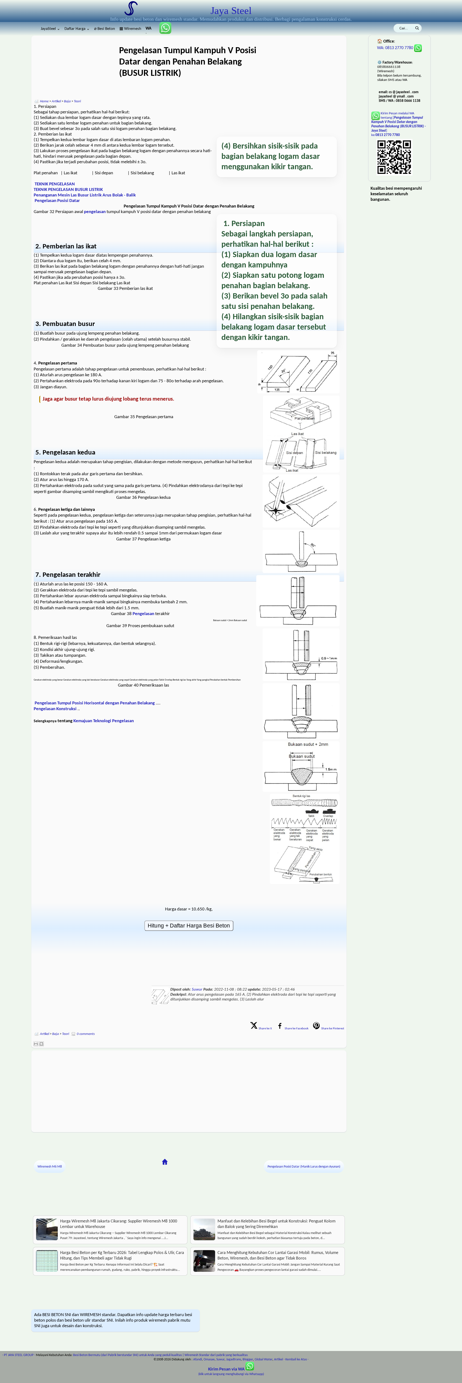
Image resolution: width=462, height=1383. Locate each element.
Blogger (248, 1359)
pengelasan (95, 212)
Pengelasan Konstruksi (55, 709)
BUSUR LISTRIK (89, 190)
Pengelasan (144, 614)
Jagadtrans (233, 1359)
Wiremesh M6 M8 (50, 1167)
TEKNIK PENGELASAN (55, 184)
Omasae (209, 1359)
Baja (67, 101)
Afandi (197, 1359)
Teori (77, 101)
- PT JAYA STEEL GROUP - (18, 1355)
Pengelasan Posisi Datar (57, 201)
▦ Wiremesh (130, 29)
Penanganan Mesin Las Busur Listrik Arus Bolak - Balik (85, 195)
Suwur (197, 989)
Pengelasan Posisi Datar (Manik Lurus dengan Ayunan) (304, 1167)
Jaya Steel (231, 10)
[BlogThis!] (41, 1043)
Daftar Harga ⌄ (77, 29)
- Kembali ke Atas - (296, 1359)
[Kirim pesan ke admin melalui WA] (163, 33)
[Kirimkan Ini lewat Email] (35, 1043)
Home (44, 101)
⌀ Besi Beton (104, 29)
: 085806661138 (149, 29)
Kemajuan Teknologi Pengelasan (103, 721)
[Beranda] (164, 1161)
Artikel (56, 101)
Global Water (263, 1359)
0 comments (86, 1034)
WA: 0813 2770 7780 (395, 48)
